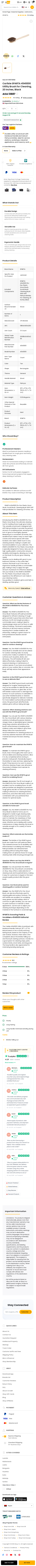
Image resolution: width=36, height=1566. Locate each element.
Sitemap (5, 1345)
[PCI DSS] (7, 1516)
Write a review (8, 1008)
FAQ (3, 1387)
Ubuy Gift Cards (8, 1394)
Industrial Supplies (17, 12)
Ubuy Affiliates (7, 1401)
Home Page (6, 12)
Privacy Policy (24, 1548)
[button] (20, 2)
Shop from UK (21, 1526)
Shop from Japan (10, 1529)
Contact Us (6, 1335)
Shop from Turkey (10, 1538)
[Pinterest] (20, 1555)
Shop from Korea (9, 1535)
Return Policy (7, 1384)
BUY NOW (27, 1563)
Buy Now (14, 185)
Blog (4, 1397)
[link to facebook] (18, 56)
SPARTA (5, 15)
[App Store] (8, 1499)
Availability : (7, 101)
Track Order (6, 1348)
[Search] (32, 7)
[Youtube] (12, 1555)
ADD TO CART (9, 1563)
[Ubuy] (7, 2)
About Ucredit (7, 1391)
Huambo (5, 1472)
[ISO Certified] (22, 1517)
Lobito (4, 1465)
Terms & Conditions (10, 1548)
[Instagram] (8, 1555)
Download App (7, 1374)
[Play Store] (21, 1499)
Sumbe (5, 1482)
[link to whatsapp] (12, 56)
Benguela (5, 1468)
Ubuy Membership (9, 1362)
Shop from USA (9, 1526)
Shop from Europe (25, 1538)
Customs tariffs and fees (11, 1351)
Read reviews (9, 1062)
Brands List (6, 1377)
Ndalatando (6, 1462)
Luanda (5, 1458)
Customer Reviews (9, 1381)
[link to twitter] (23, 56)
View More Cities (8, 1485)
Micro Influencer (8, 1358)
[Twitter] (16, 1555)
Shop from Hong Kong (11, 1532)
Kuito (4, 1475)
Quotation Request (9, 1338)
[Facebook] (4, 1555)
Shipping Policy (7, 1355)
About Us (5, 1331)
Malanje (5, 1478)
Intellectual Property (10, 1341)
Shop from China (23, 1535)
